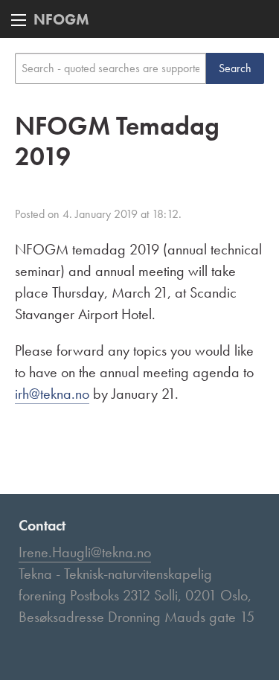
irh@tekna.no (52, 393)
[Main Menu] (18, 20)
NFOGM (61, 19)
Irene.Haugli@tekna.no (85, 552)
